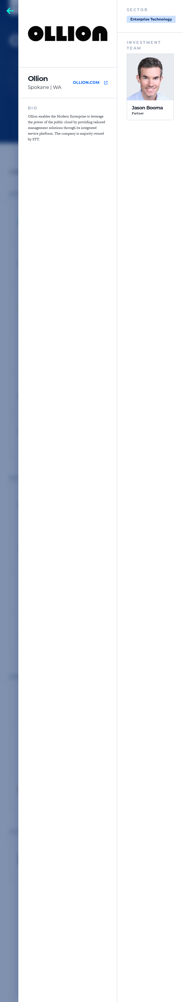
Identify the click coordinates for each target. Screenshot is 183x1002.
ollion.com (86, 82)
